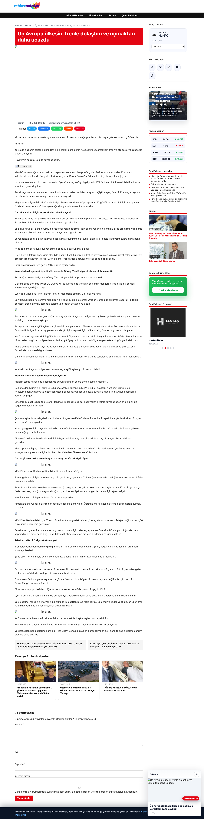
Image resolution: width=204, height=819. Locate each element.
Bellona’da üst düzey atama (163, 184)
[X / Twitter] (160, 67)
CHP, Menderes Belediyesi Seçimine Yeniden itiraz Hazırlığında (167, 188)
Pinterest (80, 128)
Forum (112, 15)
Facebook (44, 128)
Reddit (68, 128)
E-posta (20, 764)
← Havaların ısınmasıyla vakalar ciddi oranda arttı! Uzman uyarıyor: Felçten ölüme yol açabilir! (49, 645)
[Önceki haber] (176, 96)
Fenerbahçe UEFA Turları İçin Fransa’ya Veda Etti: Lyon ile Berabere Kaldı (169, 200)
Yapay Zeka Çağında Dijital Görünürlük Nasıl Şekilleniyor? (168, 194)
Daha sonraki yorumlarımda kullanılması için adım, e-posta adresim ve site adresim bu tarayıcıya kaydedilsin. (76, 791)
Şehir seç (156, 41)
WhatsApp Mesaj (168, 290)
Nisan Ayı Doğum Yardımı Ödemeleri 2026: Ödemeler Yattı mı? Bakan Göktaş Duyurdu (167, 178)
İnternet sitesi (22, 775)
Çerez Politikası (130, 15)
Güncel (28, 25)
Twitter (32, 128)
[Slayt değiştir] (163, 348)
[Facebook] (152, 67)
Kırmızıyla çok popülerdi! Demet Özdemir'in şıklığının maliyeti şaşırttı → (114, 645)
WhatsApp (57, 128)
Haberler (19, 25)
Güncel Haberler (74, 15)
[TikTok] (152, 75)
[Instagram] (168, 67)
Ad (17, 752)
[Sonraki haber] (182, 96)
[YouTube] (177, 67)
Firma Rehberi (96, 15)
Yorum (19, 724)
